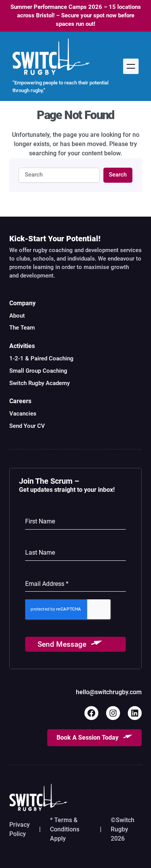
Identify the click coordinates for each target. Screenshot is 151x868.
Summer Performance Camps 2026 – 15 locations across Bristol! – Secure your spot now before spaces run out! (75, 15)
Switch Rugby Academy (39, 383)
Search (118, 174)
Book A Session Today (87, 737)
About (17, 315)
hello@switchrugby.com (109, 692)
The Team (22, 327)
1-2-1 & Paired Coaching (41, 358)
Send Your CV (27, 425)
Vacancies (22, 413)
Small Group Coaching (38, 370)
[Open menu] (131, 66)
